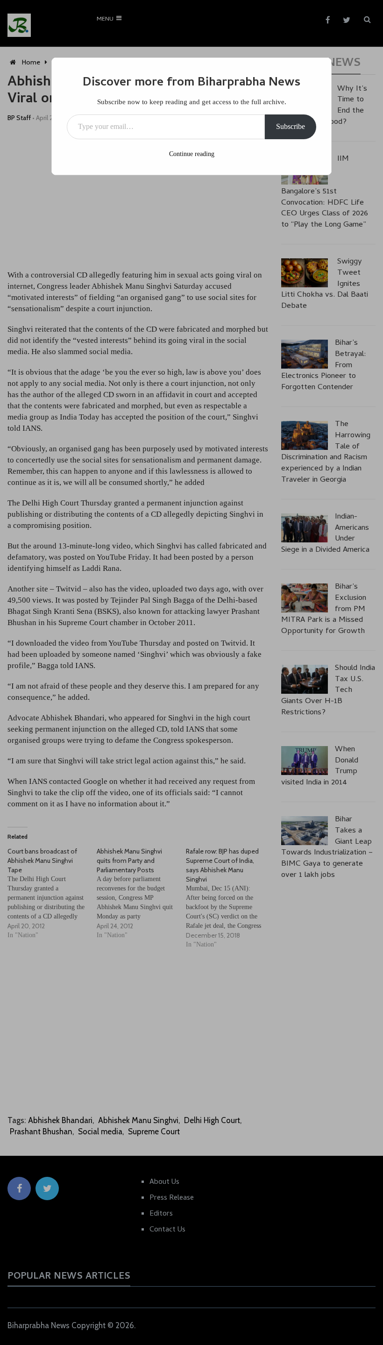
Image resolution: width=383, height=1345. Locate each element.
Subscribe (290, 126)
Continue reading (191, 153)
